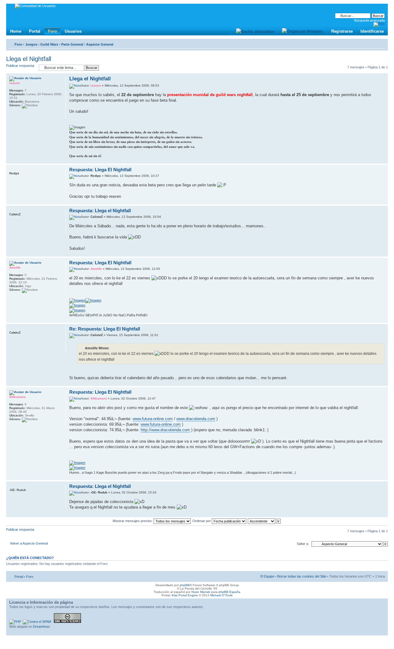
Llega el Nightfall (28, 58)
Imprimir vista (371, 43)
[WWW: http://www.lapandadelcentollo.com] (12, 115)
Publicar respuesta (20, 65)
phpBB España (229, 592)
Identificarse (372, 31)
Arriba (383, 160)
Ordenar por (202, 521)
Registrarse (342, 31)
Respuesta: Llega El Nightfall (100, 169)
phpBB (185, 585)
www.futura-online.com (153, 418)
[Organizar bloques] (302, 31)
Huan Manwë (200, 592)
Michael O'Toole (221, 595)
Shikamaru (98, 398)
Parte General (72, 44)
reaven (95, 85)
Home (15, 31)
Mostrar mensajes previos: (133, 521)
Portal (34, 31)
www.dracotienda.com (195, 418)
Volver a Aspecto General (29, 543)
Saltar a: (303, 544)
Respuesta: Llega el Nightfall (100, 210)
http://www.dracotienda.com (165, 430)
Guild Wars (49, 44)
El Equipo (267, 576)
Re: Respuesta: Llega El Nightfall (104, 328)
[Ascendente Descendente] (264, 521)
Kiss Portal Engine (185, 595)
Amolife (96, 268)
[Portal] (11, 7)
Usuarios (73, 31)
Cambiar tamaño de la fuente (380, 43)
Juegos (31, 44)
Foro (52, 31)
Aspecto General (99, 44)
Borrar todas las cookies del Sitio (301, 576)
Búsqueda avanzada (369, 20)
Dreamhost (41, 626)
